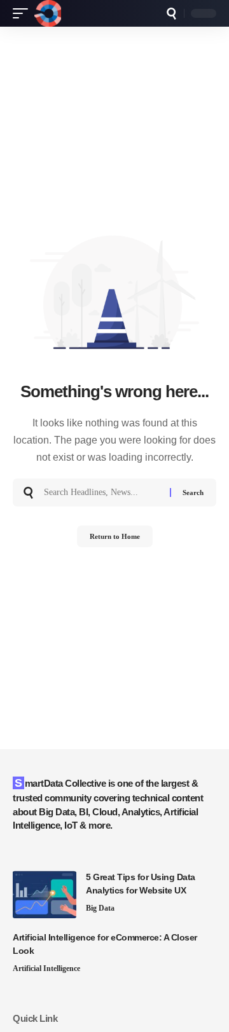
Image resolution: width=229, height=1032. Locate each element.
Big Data (100, 908)
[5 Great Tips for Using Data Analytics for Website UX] (44, 894)
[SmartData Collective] (47, 13)
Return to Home (115, 536)
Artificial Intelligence (46, 968)
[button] (23, 13)
